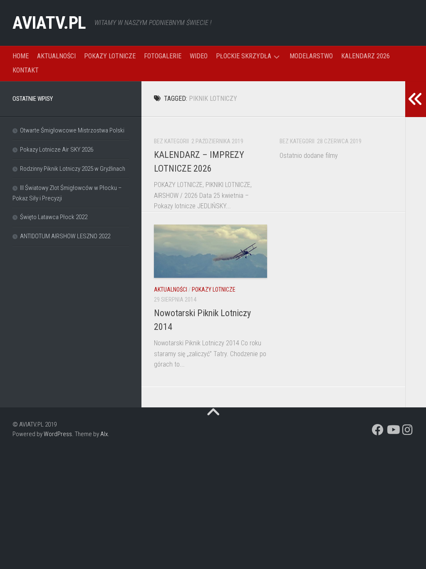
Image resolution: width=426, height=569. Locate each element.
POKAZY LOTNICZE (110, 56)
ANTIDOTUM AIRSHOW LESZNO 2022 (65, 236)
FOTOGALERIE (162, 56)
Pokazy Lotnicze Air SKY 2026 (56, 149)
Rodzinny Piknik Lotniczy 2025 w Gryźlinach (72, 168)
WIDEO (199, 56)
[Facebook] (378, 430)
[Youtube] (393, 430)
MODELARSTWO (311, 56)
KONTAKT (25, 70)
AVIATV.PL (49, 22)
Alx (104, 434)
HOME (20, 56)
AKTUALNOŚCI (56, 56)
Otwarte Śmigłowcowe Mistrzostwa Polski (72, 130)
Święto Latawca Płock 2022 (53, 217)
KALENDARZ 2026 (365, 56)
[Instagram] (408, 430)
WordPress (58, 434)
